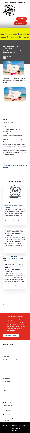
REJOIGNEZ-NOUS (20, 23)
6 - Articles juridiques (17, 205)
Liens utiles (6, 420)
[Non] (28, 427)
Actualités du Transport (8, 418)
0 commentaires (11, 52)
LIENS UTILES (21, 18)
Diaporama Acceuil (9, 207)
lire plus (6, 222)
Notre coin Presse (7, 405)
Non (17, 430)
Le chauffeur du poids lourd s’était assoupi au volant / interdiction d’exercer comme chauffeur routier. (14, 146)
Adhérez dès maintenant (11, 335)
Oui (13, 430)
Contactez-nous (7, 408)
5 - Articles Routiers (15, 50)
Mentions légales (7, 410)
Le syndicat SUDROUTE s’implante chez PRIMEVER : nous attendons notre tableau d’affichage (13, 139)
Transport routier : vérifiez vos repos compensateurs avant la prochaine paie (13, 230)
